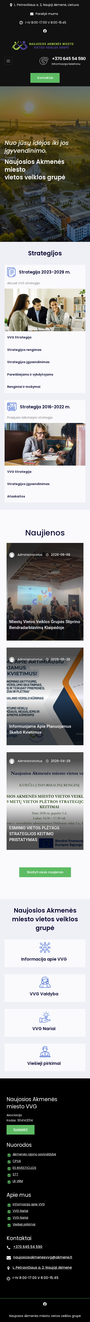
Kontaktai (45, 78)
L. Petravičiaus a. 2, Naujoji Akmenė (42, 1267)
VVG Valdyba (44, 994)
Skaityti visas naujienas (45, 872)
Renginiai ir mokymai (23, 387)
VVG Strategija (19, 337)
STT (15, 1174)
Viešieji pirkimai (44, 1063)
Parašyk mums (47, 14)
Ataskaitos (16, 496)
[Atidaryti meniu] (8, 61)
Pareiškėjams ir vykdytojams (30, 374)
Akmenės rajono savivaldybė (34, 1154)
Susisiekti (20, 1129)
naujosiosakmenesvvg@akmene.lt (42, 1257)
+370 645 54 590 (69, 58)
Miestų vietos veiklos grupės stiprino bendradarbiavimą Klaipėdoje (44, 624)
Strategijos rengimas (24, 350)
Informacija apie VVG (44, 959)
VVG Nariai (43, 1029)
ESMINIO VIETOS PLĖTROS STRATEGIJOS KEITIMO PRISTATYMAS (34, 833)
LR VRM (18, 1181)
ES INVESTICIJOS (24, 1168)
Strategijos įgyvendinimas (28, 362)
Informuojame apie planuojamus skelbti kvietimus (40, 729)
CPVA (17, 1161)
